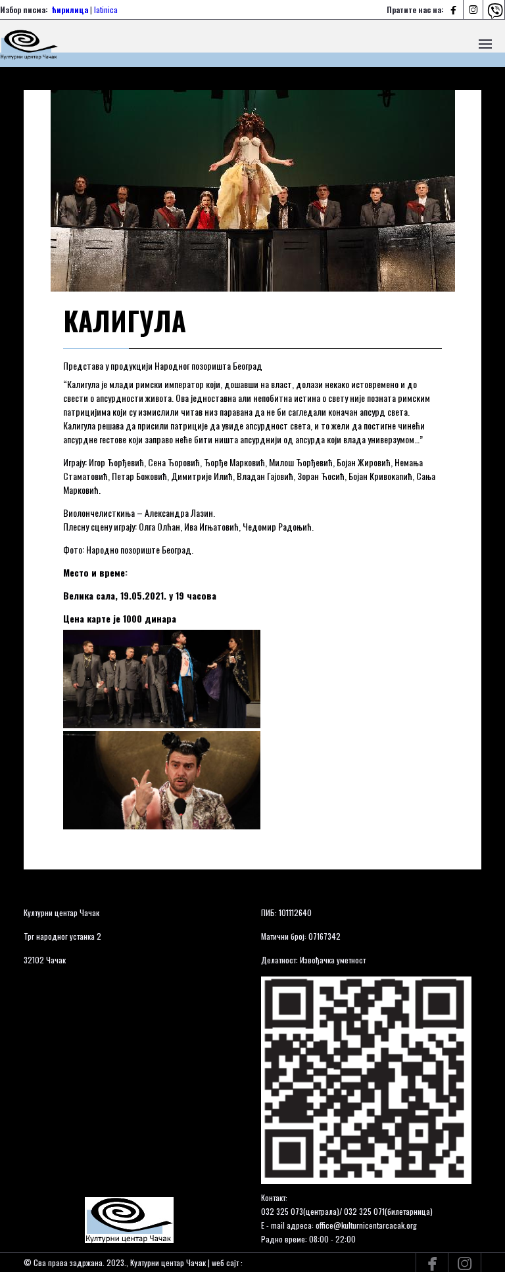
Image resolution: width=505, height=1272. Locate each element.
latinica (106, 9)
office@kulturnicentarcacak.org (366, 1225)
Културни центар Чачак (61, 912)
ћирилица (70, 9)
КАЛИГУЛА (124, 320)
